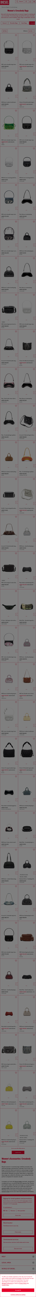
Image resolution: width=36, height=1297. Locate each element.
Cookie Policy (5, 1285)
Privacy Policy (22, 1283)
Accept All (18, 1290)
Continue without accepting (18, 1294)
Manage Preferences (7, 1283)
